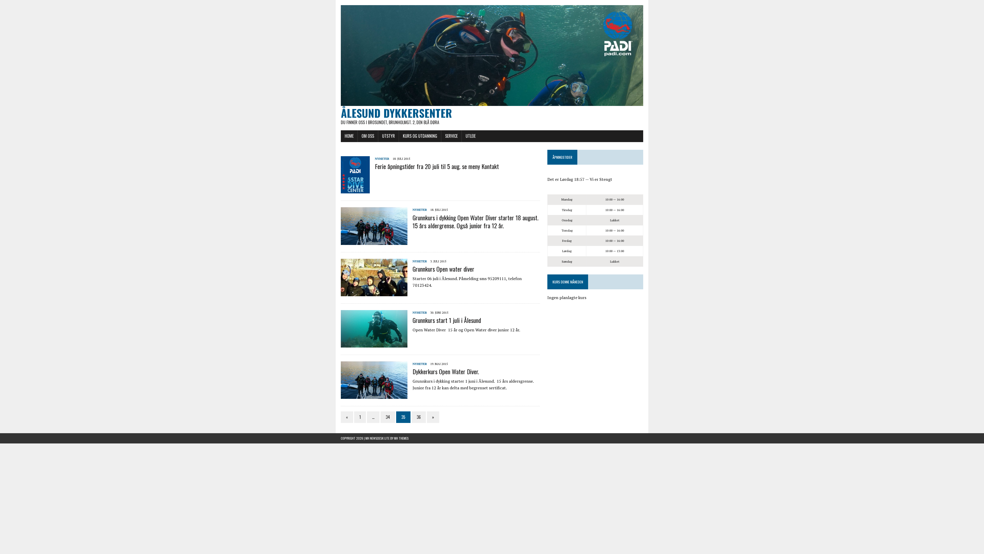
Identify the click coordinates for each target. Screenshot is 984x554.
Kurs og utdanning (420, 136)
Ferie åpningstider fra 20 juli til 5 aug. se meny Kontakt (437, 166)
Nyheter (382, 159)
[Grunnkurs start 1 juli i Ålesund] (374, 344)
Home (349, 136)
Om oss (368, 136)
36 (419, 417)
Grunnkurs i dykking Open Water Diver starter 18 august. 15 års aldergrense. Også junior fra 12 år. (475, 221)
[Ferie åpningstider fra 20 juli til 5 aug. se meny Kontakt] (355, 190)
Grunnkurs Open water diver (443, 268)
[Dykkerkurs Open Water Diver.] (374, 395)
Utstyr (388, 136)
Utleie (471, 136)
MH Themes (401, 438)
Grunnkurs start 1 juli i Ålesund (447, 320)
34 (388, 417)
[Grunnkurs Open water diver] (374, 292)
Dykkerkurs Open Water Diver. (446, 371)
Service (451, 136)
